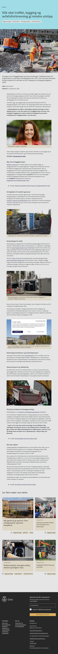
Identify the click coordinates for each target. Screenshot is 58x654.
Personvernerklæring (41, 321)
